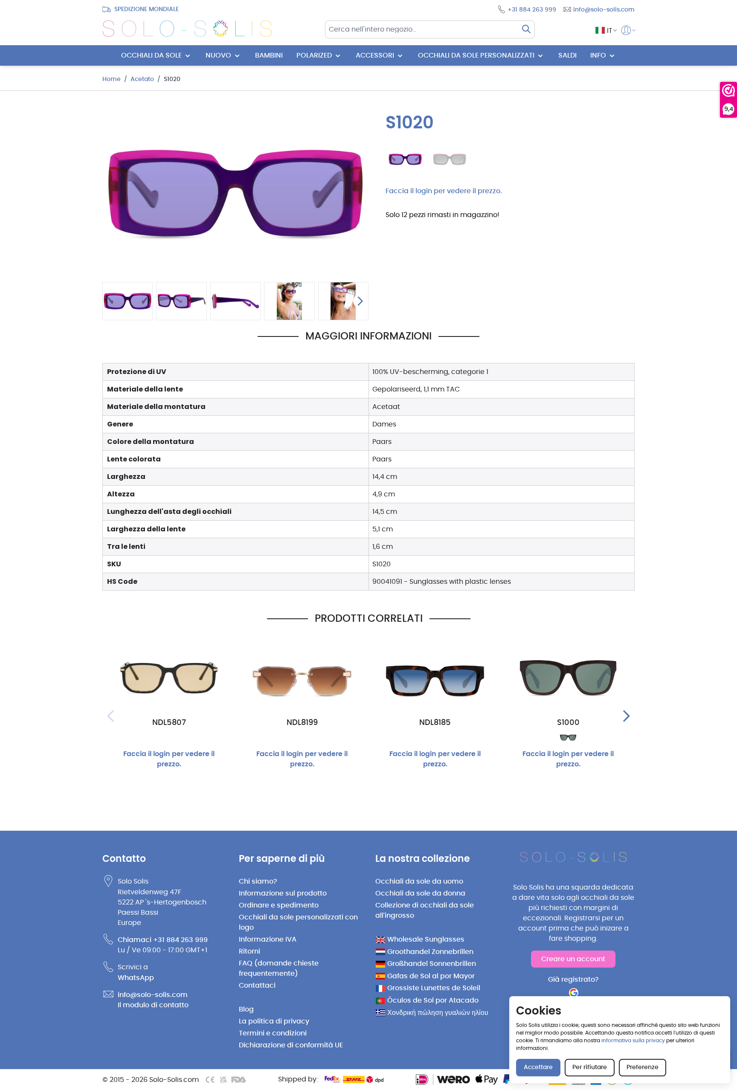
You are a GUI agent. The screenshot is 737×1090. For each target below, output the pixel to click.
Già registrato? (573, 979)
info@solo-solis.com (153, 994)
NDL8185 (435, 723)
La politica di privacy (274, 1021)
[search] (526, 29)
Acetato (142, 79)
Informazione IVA (267, 939)
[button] (603, 30)
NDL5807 (169, 723)
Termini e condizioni (273, 1033)
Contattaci (257, 985)
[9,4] (728, 90)
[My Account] (626, 30)
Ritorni (249, 951)
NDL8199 (302, 723)
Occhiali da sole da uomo (419, 881)
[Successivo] (360, 301)
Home (111, 79)
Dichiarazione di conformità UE (291, 1045)
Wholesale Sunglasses (425, 939)
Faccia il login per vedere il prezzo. (444, 191)
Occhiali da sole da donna (420, 893)
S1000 (568, 723)
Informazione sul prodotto (283, 893)
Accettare (538, 1067)
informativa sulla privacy (633, 1040)
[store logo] (187, 28)
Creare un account (573, 959)
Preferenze (643, 1067)
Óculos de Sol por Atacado (433, 1000)
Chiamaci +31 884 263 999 (163, 939)
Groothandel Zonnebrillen (430, 951)
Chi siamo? (258, 881)
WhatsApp (136, 977)
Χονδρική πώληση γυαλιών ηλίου (437, 1012)
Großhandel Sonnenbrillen (431, 963)
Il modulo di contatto (153, 1005)
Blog (246, 1009)
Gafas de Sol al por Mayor (431, 976)
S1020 (172, 79)
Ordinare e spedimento (279, 905)
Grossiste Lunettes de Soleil (433, 988)
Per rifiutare (589, 1067)
